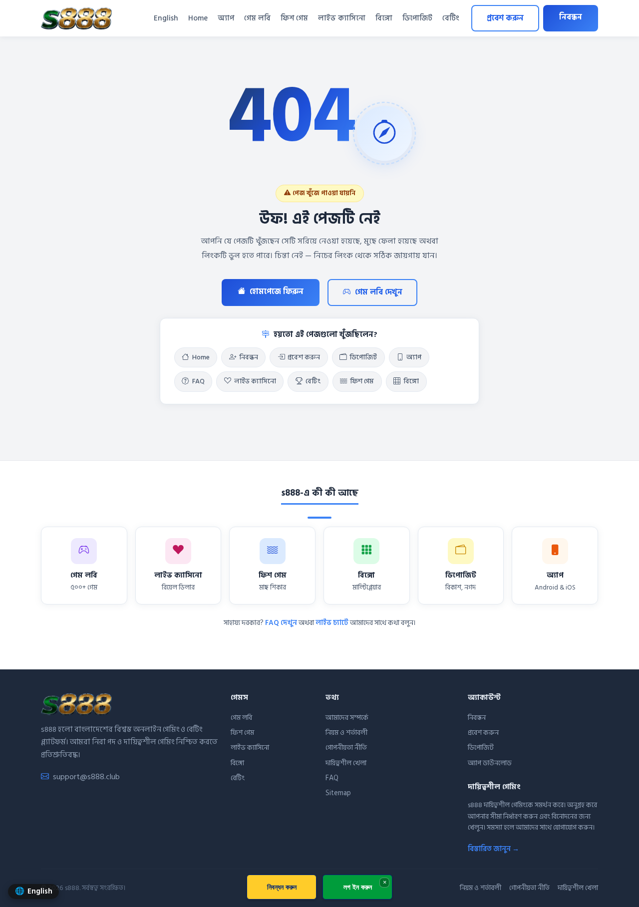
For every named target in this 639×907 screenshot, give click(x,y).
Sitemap (338, 793)
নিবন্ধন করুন (282, 887)
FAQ (198, 381)
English (166, 18)
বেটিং (450, 18)
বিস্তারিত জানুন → (493, 849)
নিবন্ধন (570, 17)
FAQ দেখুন (281, 622)
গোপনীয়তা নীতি (346, 747)
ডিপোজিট (417, 18)
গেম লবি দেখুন (378, 292)
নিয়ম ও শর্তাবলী (346, 732)
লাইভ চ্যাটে (332, 622)
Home (198, 18)
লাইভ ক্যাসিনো (341, 18)
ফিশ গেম (294, 18)
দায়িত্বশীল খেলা (345, 763)
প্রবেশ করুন (505, 18)
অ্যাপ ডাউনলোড (490, 763)
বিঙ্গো (383, 18)
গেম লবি (257, 18)
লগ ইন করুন (357, 887)
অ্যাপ (226, 18)
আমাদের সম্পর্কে (346, 717)
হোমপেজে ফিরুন (277, 292)
